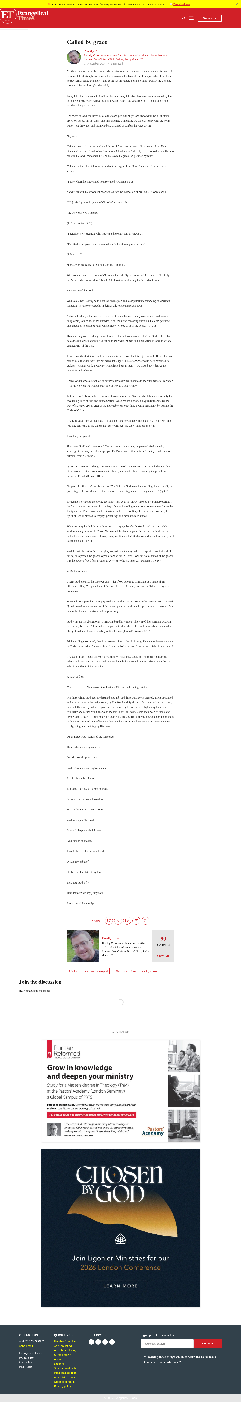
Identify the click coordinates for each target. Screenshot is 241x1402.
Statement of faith (65, 1368)
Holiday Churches (65, 1341)
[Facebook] (91, 1342)
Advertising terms (65, 1377)
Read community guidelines (34, 990)
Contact (59, 1363)
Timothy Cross (92, 51)
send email (26, 1345)
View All (162, 955)
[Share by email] (136, 921)
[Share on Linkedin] (127, 921)
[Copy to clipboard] (145, 921)
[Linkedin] (112, 1342)
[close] (237, 4)
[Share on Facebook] (118, 921)
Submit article (62, 1354)
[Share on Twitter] (109, 921)
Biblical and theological (95, 971)
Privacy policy (62, 1386)
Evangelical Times (125, 1398)
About (57, 1359)
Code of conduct (64, 1381)
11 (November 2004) (124, 971)
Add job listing (63, 1345)
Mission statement (65, 1372)
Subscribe (210, 18)
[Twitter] (98, 1342)
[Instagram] (105, 1342)
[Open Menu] (191, 18)
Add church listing (65, 1350)
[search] (183, 18)
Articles (72, 971)
